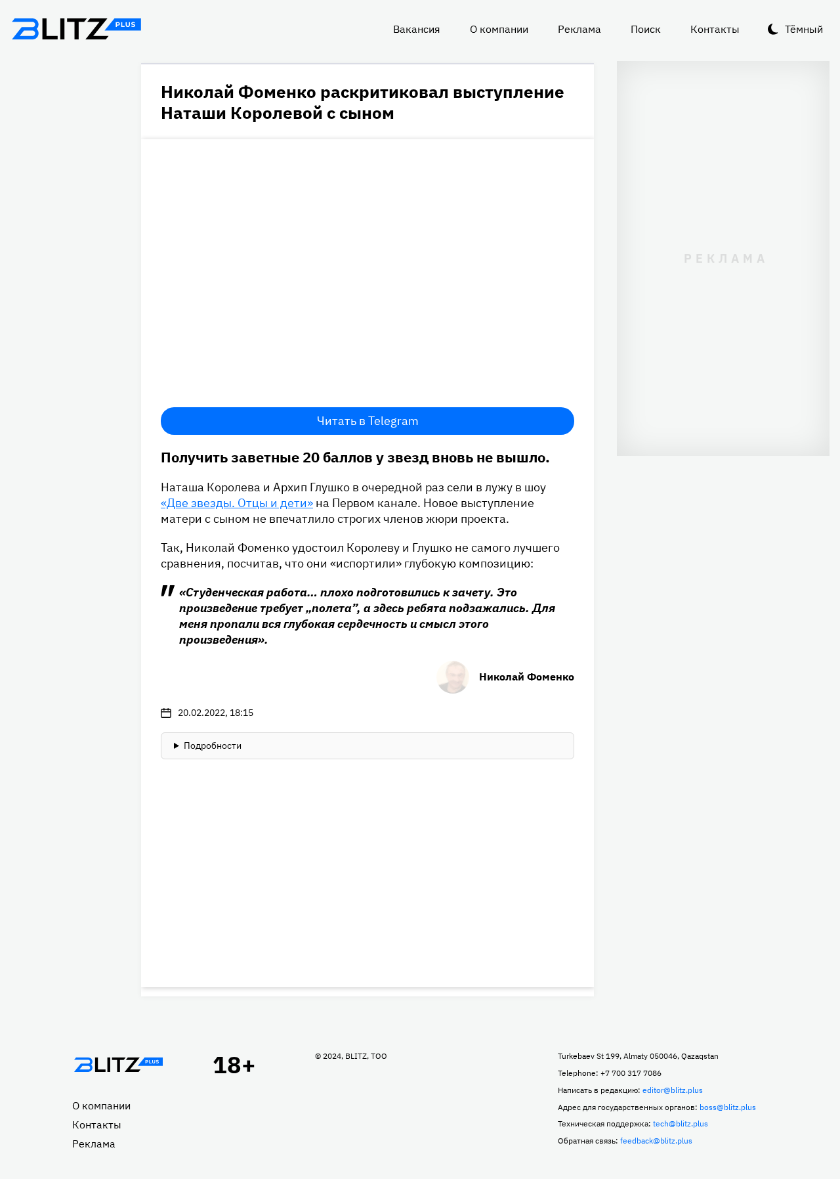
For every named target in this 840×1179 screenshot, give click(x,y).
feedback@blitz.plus (656, 1141)
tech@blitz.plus (680, 1123)
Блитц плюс (76, 28)
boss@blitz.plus (728, 1107)
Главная (118, 1064)
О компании (499, 28)
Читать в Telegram (368, 420)
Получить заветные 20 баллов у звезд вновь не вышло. (355, 456)
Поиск (646, 28)
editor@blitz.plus (672, 1090)
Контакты (715, 28)
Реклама (579, 28)
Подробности (213, 745)
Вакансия (416, 28)
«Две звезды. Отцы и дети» (237, 502)
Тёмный (804, 28)
